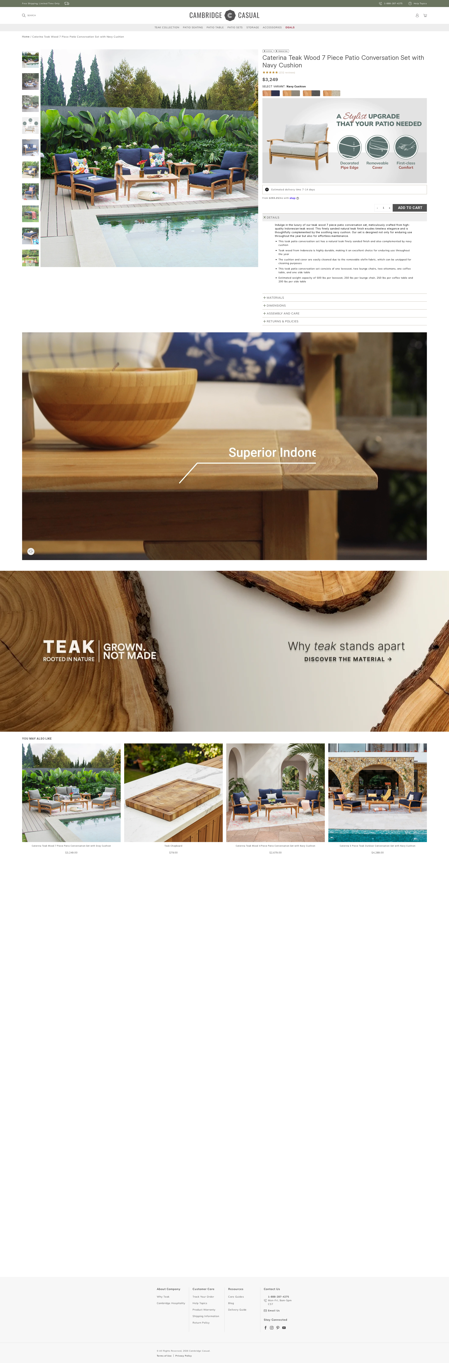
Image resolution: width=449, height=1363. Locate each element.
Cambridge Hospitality (171, 1303)
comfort (128, 956)
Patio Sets (235, 27)
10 (248, 1288)
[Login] (417, 15)
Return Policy (201, 1322)
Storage (252, 27)
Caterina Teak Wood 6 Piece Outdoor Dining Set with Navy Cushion (159, 1271)
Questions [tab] (153, 931)
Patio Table (215, 27)
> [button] (256, 1288)
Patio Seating (193, 27)
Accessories (272, 27)
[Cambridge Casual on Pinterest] (278, 1327)
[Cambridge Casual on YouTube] (284, 1327)
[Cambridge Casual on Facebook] (265, 1327)
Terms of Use (164, 1355)
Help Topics (200, 1303)
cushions (128, 949)
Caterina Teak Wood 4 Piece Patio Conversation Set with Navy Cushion (162, 1031)
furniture (147, 949)
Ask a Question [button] (283, 903)
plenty (181, 949)
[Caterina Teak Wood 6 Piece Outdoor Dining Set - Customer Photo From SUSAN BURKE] (242, 915)
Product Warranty (204, 1309)
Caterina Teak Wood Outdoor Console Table (146, 1208)
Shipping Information (206, 1316)
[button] (30, 265)
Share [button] (127, 1038)
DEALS (290, 27)
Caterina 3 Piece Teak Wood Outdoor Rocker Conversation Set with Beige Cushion (169, 1094)
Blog (231, 1303)
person (165, 949)
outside (197, 949)
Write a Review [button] (316, 903)
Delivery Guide (237, 1309)
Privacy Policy (183, 1355)
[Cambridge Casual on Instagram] (271, 1327)
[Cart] (425, 15)
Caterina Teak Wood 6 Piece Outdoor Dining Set (148, 1168)
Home (26, 36)
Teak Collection (167, 27)
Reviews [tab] (126, 931)
